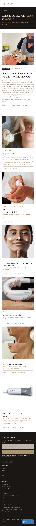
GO (18, 452)
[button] (31, 3)
